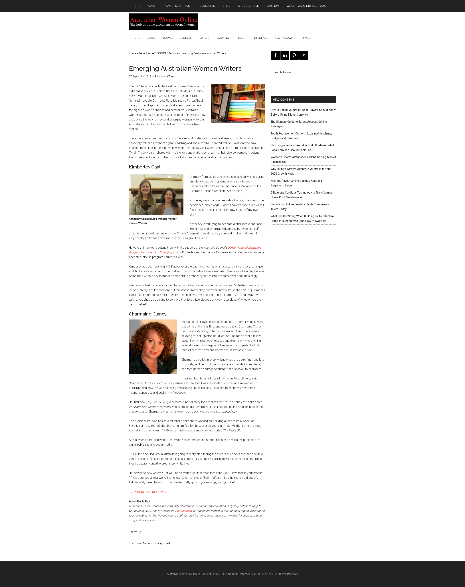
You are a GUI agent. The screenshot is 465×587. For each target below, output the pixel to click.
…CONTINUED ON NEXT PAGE (148, 492)
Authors (147, 543)
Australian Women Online (163, 21)
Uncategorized (161, 543)
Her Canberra (183, 510)
